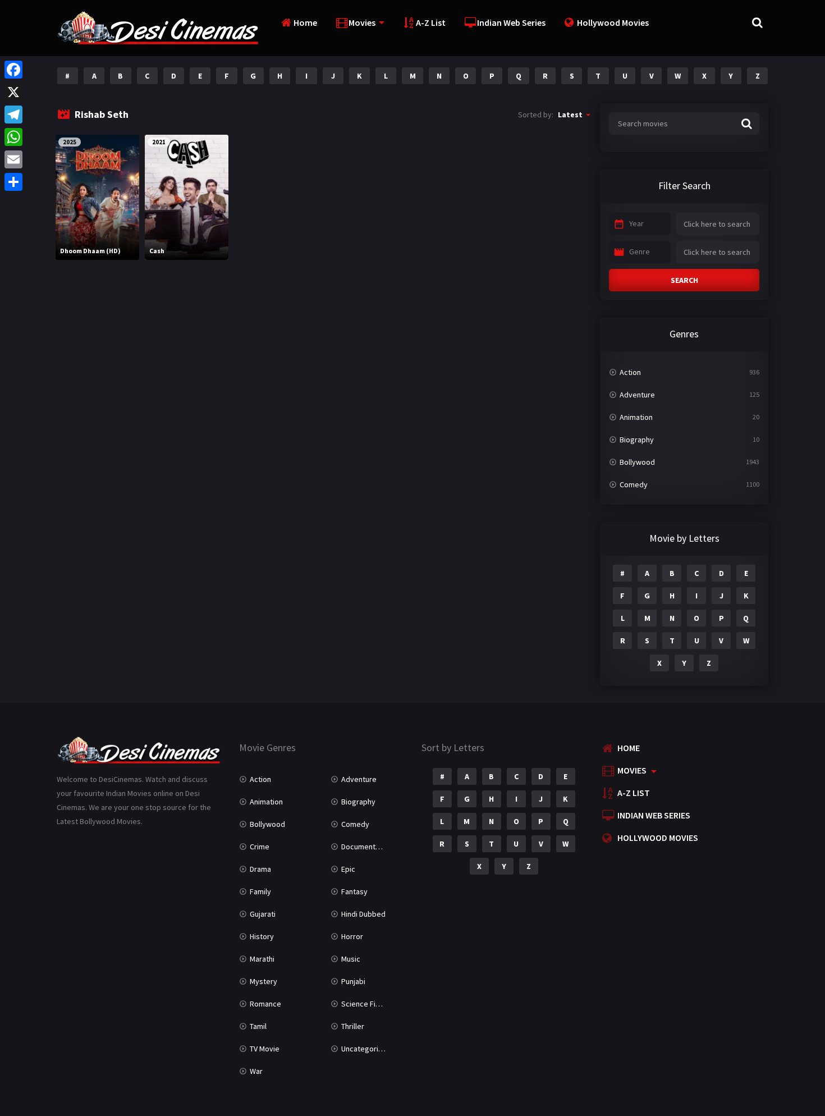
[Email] (13, 159)
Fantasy (354, 891)
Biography (637, 439)
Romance (265, 1004)
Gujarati (263, 914)
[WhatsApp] (13, 137)
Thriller (352, 1026)
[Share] (13, 182)
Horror (352, 936)
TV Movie (264, 1049)
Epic (348, 869)
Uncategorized (366, 1049)
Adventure (637, 395)
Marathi (262, 959)
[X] (13, 92)
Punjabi (353, 981)
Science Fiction (366, 1004)
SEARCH (684, 280)
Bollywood (637, 462)
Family (260, 891)
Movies (362, 22)
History (262, 936)
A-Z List (431, 22)
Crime (259, 846)
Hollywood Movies (613, 22)
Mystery (263, 981)
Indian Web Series (511, 22)
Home (305, 22)
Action (630, 372)
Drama (260, 869)
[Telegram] (13, 114)
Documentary (363, 846)
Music (350, 959)
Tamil (258, 1026)
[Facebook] (13, 69)
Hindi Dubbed (363, 914)
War (256, 1071)
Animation (636, 417)
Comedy (634, 484)
